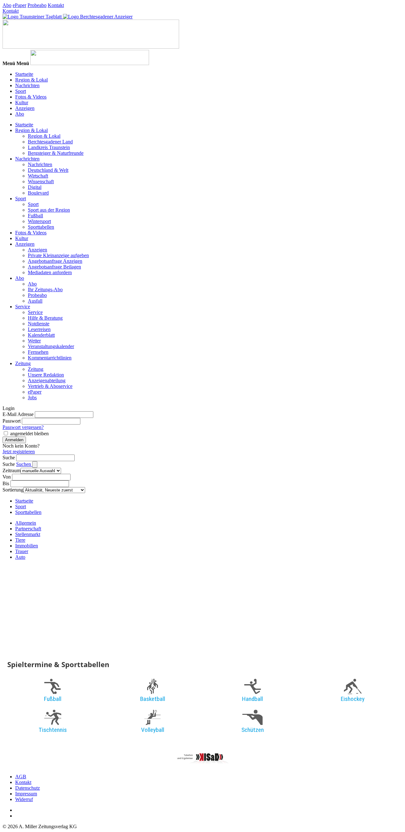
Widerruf (24, 799)
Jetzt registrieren (19, 451)
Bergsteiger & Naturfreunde (56, 153)
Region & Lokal (31, 79)
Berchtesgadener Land (50, 141)
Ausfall (35, 301)
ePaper (19, 5)
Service (22, 306)
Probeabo (37, 5)
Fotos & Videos (31, 96)
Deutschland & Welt (48, 170)
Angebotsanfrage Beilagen (54, 266)
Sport (20, 91)
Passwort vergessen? (23, 427)
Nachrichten (27, 85)
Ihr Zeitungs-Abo (45, 289)
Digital (34, 187)
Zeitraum (12, 470)
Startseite (24, 74)
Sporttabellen (41, 227)
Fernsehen (38, 352)
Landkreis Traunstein (49, 147)
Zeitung (23, 363)
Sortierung (13, 489)
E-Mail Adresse (18, 414)
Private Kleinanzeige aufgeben (58, 255)
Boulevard (38, 193)
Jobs (32, 397)
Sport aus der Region (49, 210)
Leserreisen (39, 329)
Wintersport (39, 221)
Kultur (21, 102)
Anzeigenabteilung (46, 380)
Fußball (35, 215)
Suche (9, 457)
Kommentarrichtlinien (50, 357)
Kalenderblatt (41, 335)
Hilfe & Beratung (45, 318)
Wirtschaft (38, 175)
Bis (6, 483)
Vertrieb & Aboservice (50, 386)
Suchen (24, 464)
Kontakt (56, 5)
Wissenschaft (41, 181)
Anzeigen (24, 108)
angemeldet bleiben (29, 433)
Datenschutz (27, 788)
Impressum (26, 793)
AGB (20, 776)
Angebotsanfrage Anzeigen (55, 261)
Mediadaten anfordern (50, 272)
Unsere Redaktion (46, 374)
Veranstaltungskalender (51, 346)
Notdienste (38, 323)
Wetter (34, 340)
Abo (7, 5)
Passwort (12, 421)
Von (7, 476)
